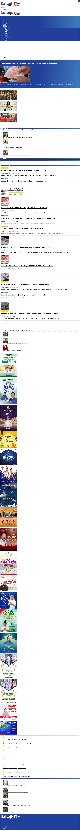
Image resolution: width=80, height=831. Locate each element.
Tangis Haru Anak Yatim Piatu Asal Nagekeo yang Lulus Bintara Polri (15, 739)
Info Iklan (4, 828)
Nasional (6, 173)
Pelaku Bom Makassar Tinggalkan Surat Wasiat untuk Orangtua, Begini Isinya (16, 812)
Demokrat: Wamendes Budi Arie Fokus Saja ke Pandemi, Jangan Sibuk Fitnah (16, 330)
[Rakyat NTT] (10, 3)
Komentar (5, 160)
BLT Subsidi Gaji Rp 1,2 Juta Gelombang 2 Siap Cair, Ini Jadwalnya (12, 87)
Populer (4, 158)
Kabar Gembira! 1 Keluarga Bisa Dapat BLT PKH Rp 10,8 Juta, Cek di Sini (27, 266)
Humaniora (7, 183)
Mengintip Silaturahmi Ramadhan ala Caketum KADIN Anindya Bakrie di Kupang (17, 805)
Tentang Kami (5, 826)
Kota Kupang (3, 221)
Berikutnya (5, 323)
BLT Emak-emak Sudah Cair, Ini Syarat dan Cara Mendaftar (22, 229)
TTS (1, 316)
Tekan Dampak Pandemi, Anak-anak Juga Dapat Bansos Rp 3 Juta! (25, 247)
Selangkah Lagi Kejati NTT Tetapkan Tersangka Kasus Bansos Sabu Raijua (16, 772)
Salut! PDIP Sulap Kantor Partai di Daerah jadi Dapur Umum (13, 350)
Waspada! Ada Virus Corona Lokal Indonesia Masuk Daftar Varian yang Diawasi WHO (17, 89)
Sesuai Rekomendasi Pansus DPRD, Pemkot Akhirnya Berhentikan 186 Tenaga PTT (17, 100)
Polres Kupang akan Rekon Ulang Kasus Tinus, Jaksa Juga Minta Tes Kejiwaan (16, 122)
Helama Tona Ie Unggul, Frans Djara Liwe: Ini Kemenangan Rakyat (14, 785)
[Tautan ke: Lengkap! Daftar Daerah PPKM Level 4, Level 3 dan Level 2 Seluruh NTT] (8, 105)
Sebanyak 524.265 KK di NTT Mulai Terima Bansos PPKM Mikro (24, 181)
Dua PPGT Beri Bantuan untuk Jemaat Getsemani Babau (13, 798)
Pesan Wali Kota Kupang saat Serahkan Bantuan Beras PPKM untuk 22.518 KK (30, 218)
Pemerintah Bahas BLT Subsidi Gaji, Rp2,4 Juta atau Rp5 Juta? (24, 208)
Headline (6, 82)
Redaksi (4, 827)
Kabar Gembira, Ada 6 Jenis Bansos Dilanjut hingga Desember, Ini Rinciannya (29, 63)
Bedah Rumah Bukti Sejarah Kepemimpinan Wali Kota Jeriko (23, 295)
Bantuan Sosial (4, 178)
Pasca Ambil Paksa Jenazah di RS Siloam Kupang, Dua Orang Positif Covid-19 (16, 776)
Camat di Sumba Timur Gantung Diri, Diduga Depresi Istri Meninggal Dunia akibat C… (18, 743)
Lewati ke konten (3, 0)
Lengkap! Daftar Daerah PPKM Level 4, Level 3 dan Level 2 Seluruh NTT (15, 111)
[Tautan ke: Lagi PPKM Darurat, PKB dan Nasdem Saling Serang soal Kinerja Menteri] (5, 340)
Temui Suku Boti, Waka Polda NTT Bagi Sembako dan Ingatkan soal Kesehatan (30, 313)
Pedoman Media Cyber (7, 829)
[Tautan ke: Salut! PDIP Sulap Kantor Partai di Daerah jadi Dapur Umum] (5, 347)
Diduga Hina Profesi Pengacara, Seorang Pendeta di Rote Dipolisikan (15, 792)
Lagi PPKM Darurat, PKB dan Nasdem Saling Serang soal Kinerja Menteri (15, 343)
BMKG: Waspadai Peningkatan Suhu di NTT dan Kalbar (11, 112)
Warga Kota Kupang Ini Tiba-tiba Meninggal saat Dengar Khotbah (14, 768)
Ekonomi (2, 82)
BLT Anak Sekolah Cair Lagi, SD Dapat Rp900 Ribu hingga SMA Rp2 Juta (14, 86)
